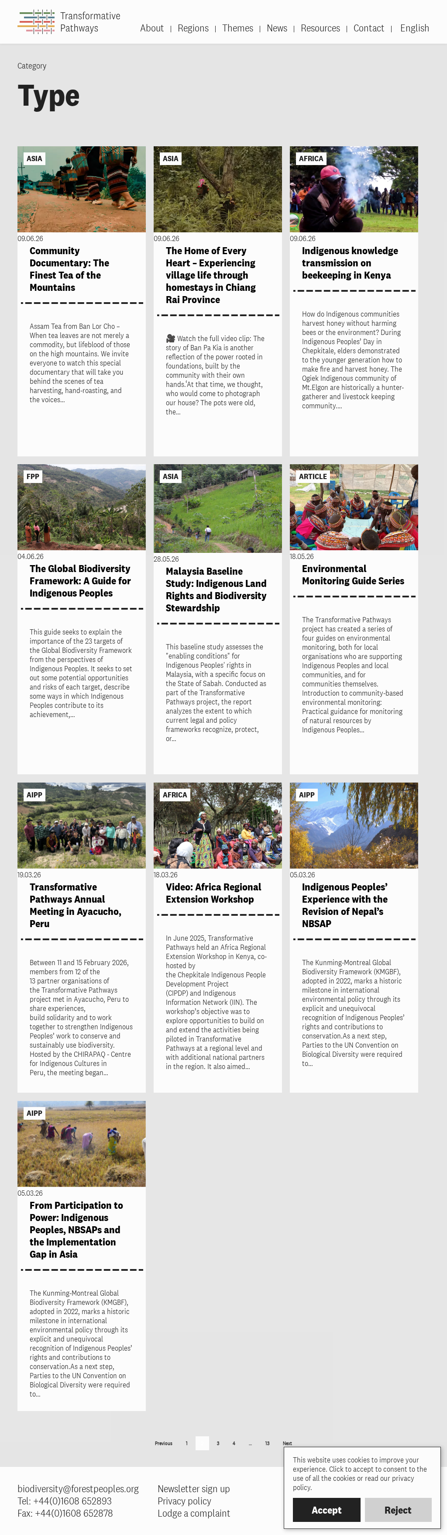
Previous (163, 1443)
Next (287, 1443)
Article (313, 476)
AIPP (34, 795)
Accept (327, 1510)
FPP (33, 476)
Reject (398, 1510)
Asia (34, 158)
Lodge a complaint (194, 1513)
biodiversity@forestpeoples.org (78, 1488)
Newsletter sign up (194, 1488)
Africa (311, 158)
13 (267, 1443)
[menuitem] (410, 28)
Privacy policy (184, 1501)
